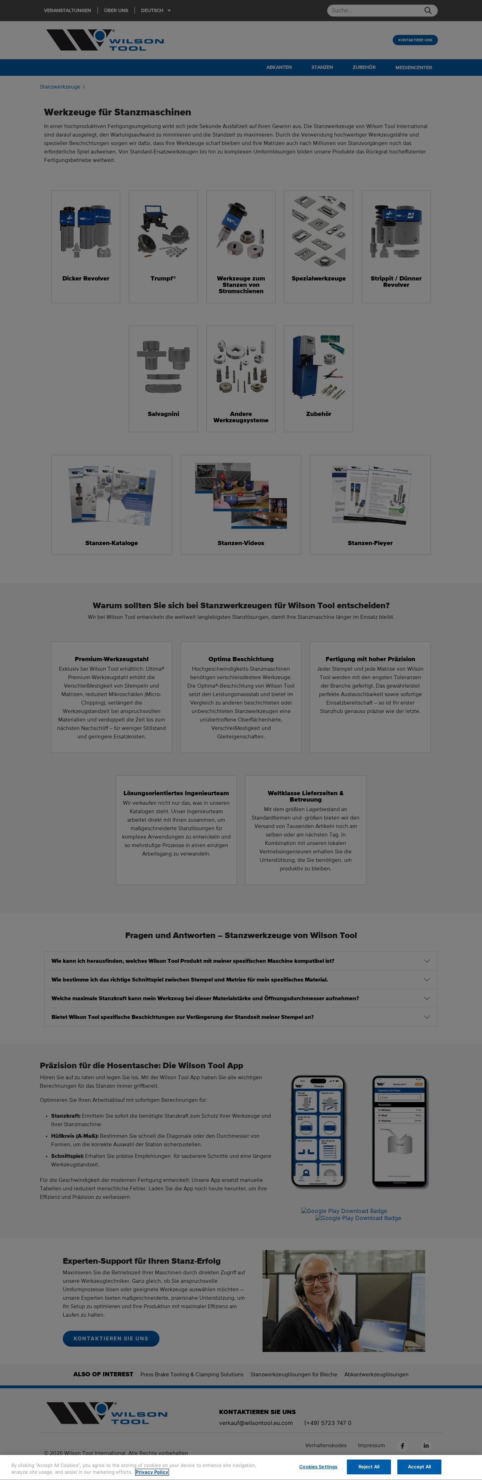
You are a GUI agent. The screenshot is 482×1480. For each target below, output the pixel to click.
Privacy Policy (152, 1472)
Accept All (419, 1466)
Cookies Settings (318, 1466)
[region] (241, 1467)
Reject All (369, 1466)
